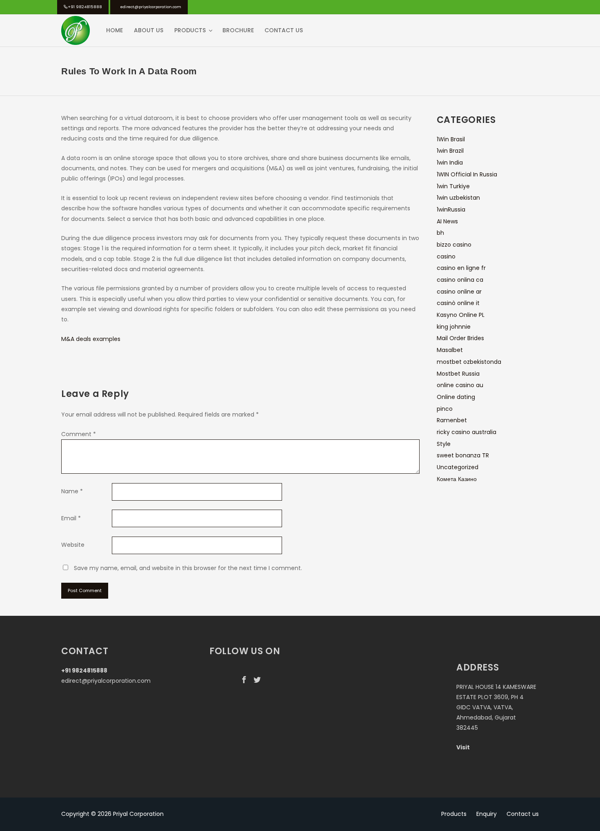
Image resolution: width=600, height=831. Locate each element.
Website (72, 545)
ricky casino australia (466, 432)
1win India (450, 162)
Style (444, 444)
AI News (447, 221)
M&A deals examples (90, 339)
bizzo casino (454, 245)
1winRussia (451, 209)
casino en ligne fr (461, 268)
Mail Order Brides (460, 338)
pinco (445, 409)
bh (440, 233)
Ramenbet (452, 420)
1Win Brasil (451, 139)
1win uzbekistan (458, 198)
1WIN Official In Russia (467, 174)
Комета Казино (457, 479)
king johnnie (454, 327)
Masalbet (450, 350)
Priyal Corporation (138, 814)
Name (72, 491)
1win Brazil (450, 151)
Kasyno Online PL (460, 315)
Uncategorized (457, 467)
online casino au (460, 385)
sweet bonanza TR (463, 455)
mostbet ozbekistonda (469, 362)
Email (71, 518)
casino (446, 256)
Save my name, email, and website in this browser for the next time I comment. (188, 568)
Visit (463, 747)
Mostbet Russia (458, 374)
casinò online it (458, 303)
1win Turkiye (453, 186)
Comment (78, 434)
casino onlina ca (460, 280)
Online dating (456, 397)
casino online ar (459, 291)
